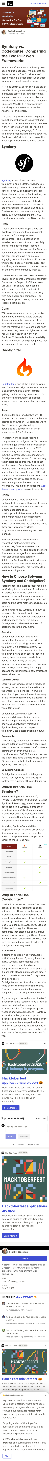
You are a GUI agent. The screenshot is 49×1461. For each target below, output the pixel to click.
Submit (11, 1136)
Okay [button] (7, 1456)
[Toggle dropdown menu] (45, 1044)
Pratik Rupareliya (16, 31)
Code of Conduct (17, 1144)
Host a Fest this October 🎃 (22, 1379)
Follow (24, 1258)
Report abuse (33, 1144)
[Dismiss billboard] (45, 1395)
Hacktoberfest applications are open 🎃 (22, 1080)
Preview (24, 1136)
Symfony (6, 180)
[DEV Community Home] (10, 3)
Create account (38, 3)
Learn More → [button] (10, 1108)
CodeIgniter (8, 384)
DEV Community (25, 1296)
